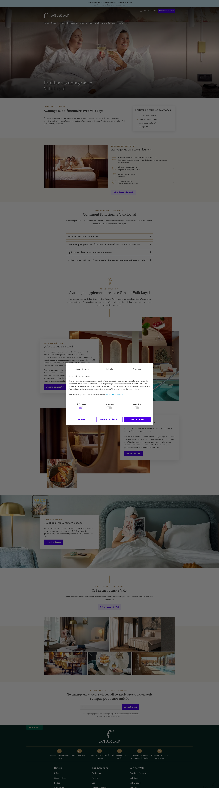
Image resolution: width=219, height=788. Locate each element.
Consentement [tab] (82, 369)
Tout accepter (137, 419)
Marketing (137, 404)
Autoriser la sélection (109, 419)
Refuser (81, 419)
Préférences (109, 404)
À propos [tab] (137, 369)
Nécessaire (82, 404)
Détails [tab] (109, 369)
